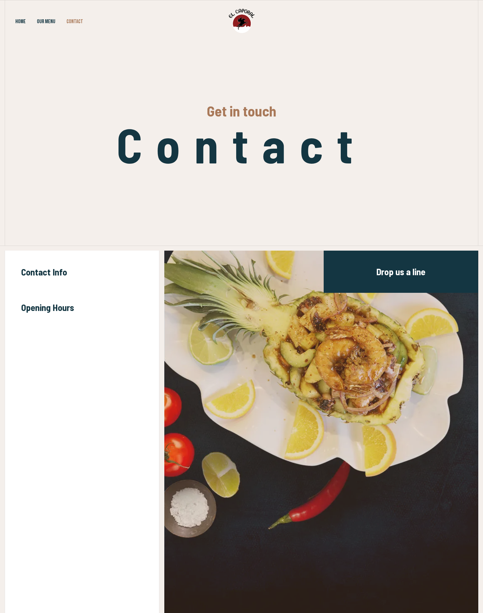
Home (20, 21)
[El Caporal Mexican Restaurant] (241, 21)
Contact (75, 21)
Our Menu (46, 21)
